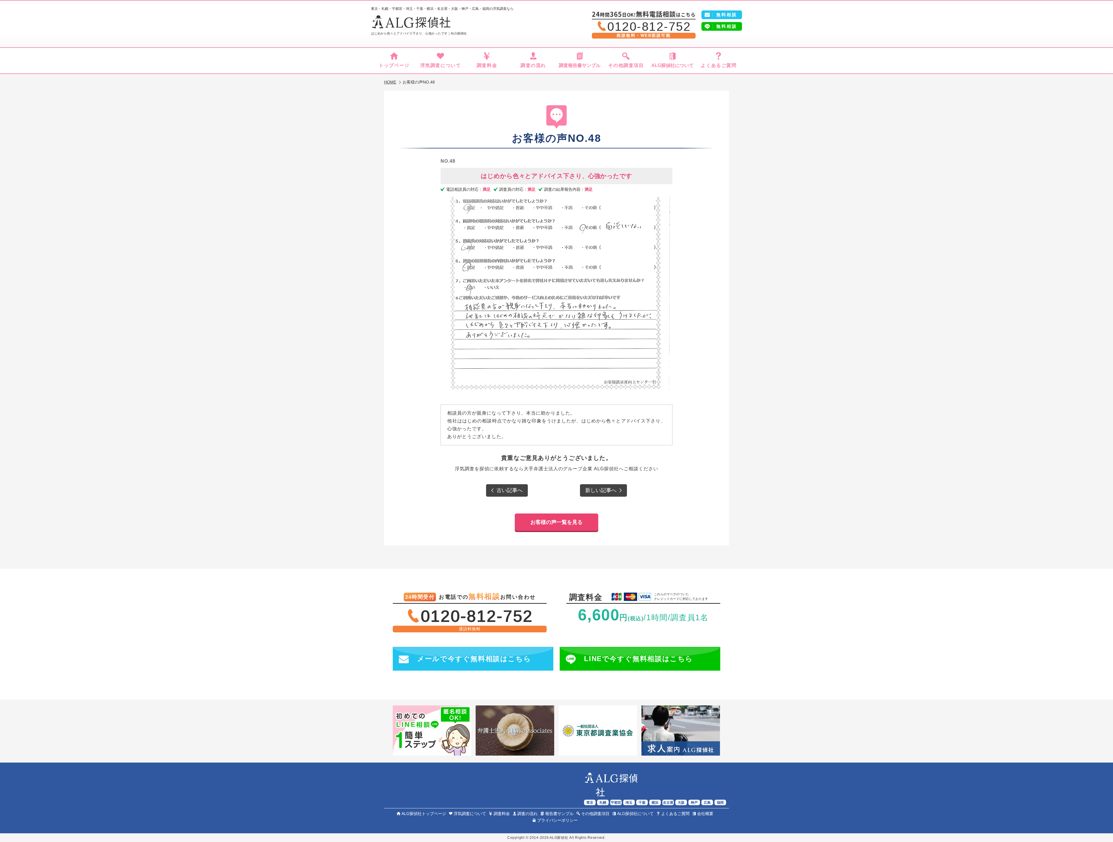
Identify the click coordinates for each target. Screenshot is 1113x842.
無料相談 (726, 26)
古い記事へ (510, 490)
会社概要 (705, 813)
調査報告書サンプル (580, 65)
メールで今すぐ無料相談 (474, 659)
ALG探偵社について (672, 65)
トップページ (394, 65)
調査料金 (487, 65)
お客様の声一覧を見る (556, 522)
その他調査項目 (626, 65)
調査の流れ (533, 65)
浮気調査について (440, 65)
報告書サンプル (559, 813)
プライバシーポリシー (557, 820)
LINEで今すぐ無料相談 (638, 659)
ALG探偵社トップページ (423, 813)
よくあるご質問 (718, 65)
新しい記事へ (600, 490)
